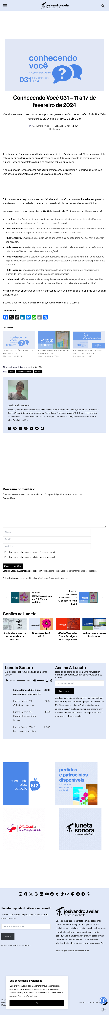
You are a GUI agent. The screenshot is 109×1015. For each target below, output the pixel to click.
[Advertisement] (54, 23)
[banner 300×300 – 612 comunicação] (24, 783)
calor (12, 372)
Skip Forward (51, 680)
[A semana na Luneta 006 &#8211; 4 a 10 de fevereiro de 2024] (54, 340)
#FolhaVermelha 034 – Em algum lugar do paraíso (67, 636)
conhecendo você (24, 372)
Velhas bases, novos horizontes (94, 635)
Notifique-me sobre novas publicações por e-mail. (30, 557)
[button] (103, 6)
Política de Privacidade (27, 996)
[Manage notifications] (103, 1009)
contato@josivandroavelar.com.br (72, 950)
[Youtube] (37, 428)
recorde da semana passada (85, 158)
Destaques (54, 129)
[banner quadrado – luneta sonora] (80, 829)
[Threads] (26, 428)
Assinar (7, 936)
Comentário (9, 498)
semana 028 (57, 158)
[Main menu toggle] (5, 5)
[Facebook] (15, 428)
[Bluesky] (31, 428)
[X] (20, 428)
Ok (37, 1003)
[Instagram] (9, 428)
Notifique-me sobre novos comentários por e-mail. (30, 552)
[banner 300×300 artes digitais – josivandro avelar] (76, 783)
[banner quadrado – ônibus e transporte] (24, 829)
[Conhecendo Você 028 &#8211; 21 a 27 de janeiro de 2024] (19, 340)
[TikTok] (42, 428)
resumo (38, 372)
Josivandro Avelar (41, 126)
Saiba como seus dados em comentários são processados (70, 571)
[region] (37, 992)
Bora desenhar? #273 (41, 635)
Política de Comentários (50, 578)
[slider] (21, 680)
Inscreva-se (64, 691)
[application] (29, 680)
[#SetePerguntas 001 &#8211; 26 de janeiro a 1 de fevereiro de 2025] (89, 340)
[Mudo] (34, 680)
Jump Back (47, 680)
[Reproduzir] (7, 680)
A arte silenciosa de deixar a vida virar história (14, 636)
